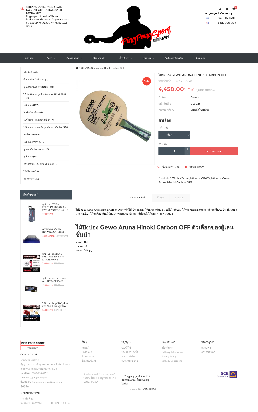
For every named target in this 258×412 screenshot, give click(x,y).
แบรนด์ (85, 347)
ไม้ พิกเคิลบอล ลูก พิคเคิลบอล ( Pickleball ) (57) (45, 96)
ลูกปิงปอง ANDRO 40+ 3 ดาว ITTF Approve (54, 280)
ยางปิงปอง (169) (31, 134)
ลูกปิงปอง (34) (30, 156)
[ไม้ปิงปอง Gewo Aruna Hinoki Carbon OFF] (115, 119)
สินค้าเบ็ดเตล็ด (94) (33, 112)
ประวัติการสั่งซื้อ (129, 352)
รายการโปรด (128, 356)
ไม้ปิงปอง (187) (31, 105)
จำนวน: (163, 144)
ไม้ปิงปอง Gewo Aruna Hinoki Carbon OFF (102, 68)
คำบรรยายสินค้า (138, 197)
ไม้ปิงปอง (175, 178)
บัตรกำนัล (87, 352)
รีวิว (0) (160, 197)
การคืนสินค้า (208, 352)
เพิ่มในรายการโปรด (170, 167)
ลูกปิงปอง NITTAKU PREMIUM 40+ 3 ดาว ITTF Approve (53, 257)
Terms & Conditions (171, 360)
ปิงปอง (185, 178)
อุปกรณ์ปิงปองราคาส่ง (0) (36, 149)
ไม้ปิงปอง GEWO (200, 178)
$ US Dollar (227, 23)
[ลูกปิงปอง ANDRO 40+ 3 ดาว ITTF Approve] (31, 288)
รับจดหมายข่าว (129, 360)
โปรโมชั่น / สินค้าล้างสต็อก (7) (38, 119)
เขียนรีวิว (189, 81)
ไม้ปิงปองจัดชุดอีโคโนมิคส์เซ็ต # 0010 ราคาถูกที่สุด (55, 305)
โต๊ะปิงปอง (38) (31, 171)
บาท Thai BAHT (227, 18)
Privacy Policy (168, 356)
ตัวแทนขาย (88, 356)
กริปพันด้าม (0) (30, 72)
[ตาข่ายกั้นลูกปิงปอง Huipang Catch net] (31, 239)
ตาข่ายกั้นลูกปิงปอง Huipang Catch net (54, 230)
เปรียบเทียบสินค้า (196, 167)
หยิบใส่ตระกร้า (213, 151)
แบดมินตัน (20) (31, 178)
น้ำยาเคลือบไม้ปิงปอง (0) (35, 79)
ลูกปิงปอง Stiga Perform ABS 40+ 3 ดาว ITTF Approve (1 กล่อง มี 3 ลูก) (55, 207)
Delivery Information (172, 352)
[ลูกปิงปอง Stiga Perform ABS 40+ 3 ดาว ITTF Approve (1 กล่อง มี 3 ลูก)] (31, 214)
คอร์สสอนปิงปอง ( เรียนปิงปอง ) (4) (40, 163)
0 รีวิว (179, 81)
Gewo (195, 97)
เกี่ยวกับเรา (167, 347)
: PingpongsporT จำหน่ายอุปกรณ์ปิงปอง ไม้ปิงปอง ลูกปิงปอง (135, 380)
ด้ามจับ (164, 127)
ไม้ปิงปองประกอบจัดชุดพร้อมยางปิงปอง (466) (45, 127)
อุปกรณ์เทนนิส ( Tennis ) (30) (38, 86)
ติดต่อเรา (179, 197)
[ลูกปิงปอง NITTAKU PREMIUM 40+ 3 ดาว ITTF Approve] (31, 263)
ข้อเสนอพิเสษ (89, 360)
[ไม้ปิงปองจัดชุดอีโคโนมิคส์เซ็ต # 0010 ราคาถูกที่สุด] (31, 313)
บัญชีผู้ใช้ (126, 347)
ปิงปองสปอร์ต (149, 389)
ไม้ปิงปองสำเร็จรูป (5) (34, 141)
